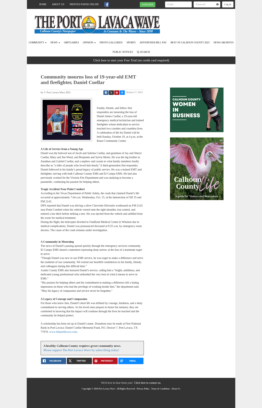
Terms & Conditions (160, 388)
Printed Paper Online (84, 4)
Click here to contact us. (147, 382)
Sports (131, 42)
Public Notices (123, 52)
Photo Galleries (111, 42)
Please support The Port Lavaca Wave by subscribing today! (81, 350)
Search (144, 52)
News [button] (54, 42)
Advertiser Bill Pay (153, 42)
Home (43, 4)
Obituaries (71, 42)
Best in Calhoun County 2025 (190, 42)
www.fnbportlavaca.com (63, 331)
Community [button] (37, 42)
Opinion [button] (88, 42)
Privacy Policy (143, 388)
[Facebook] (107, 4)
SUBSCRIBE (147, 4)
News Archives (224, 42)
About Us (58, 4)
